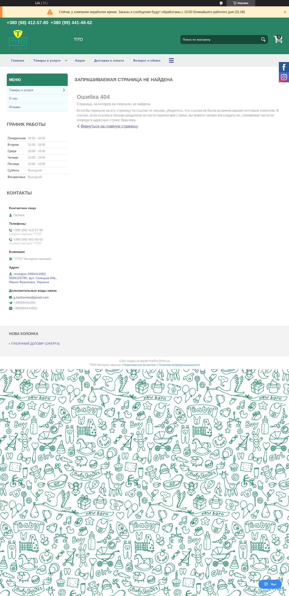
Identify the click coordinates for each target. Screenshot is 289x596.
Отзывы (14, 107)
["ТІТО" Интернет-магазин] (18, 39)
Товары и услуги (47, 60)
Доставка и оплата (109, 60)
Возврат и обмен (146, 60)
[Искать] (263, 39)
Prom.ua (164, 361)
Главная (17, 60)
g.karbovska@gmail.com (31, 297)
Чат (273, 584)
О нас (13, 98)
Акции (80, 60)
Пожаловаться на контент (140, 365)
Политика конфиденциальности (179, 365)
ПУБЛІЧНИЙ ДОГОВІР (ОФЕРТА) (35, 343)
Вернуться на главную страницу (109, 126)
